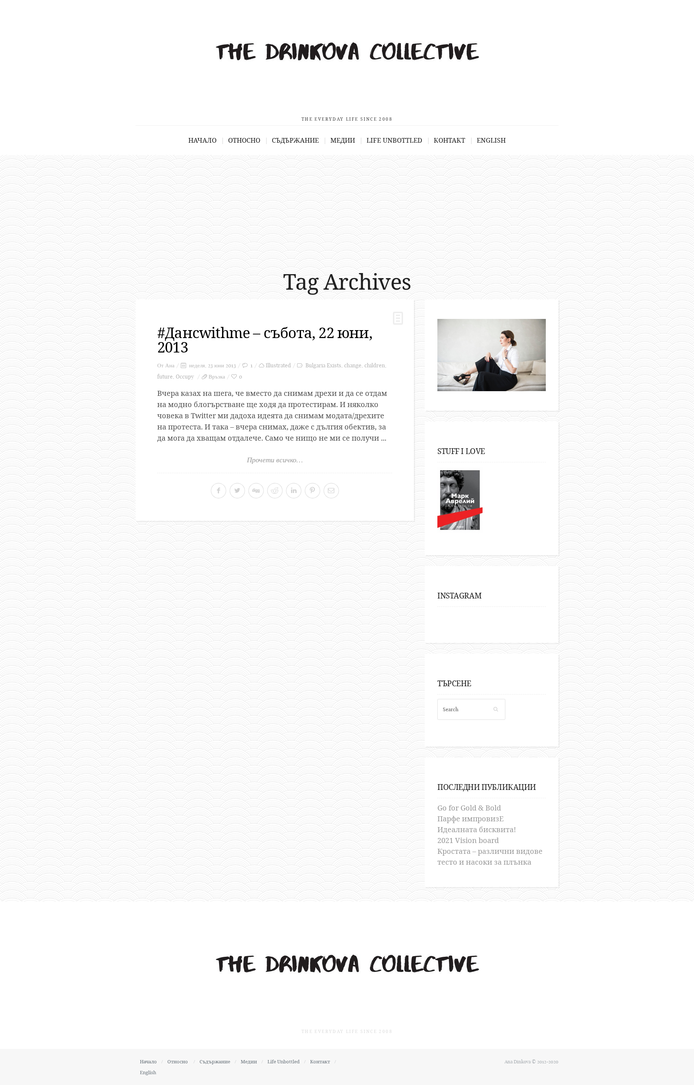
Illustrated (278, 365)
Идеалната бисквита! (476, 829)
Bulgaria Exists (323, 365)
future (165, 376)
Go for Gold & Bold (469, 808)
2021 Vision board (468, 840)
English (491, 140)
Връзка (217, 376)
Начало (202, 140)
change (352, 365)
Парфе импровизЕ (470, 819)
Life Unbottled (394, 140)
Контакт (449, 140)
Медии (342, 140)
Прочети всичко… (275, 460)
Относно (244, 140)
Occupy (185, 376)
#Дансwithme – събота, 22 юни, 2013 (264, 340)
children (374, 365)
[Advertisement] (347, 209)
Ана (170, 365)
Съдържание (295, 140)
